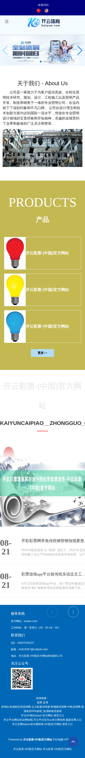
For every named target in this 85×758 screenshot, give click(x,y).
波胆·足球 (42, 702)
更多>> (42, 352)
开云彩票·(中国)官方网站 (47, 253)
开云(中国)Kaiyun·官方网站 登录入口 (42, 715)
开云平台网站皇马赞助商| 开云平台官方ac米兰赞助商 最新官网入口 (42, 719)
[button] (80, 50)
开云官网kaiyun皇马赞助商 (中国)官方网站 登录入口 (42, 724)
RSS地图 (58, 739)
